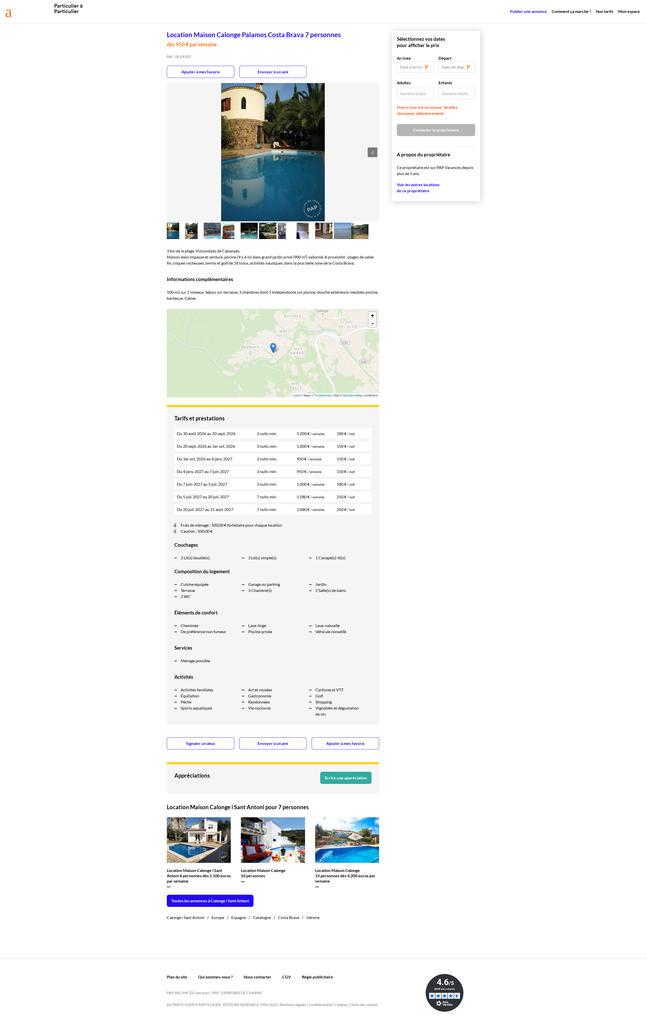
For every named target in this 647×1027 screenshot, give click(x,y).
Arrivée (404, 58)
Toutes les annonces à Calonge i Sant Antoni (210, 900)
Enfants (445, 82)
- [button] (372, 323)
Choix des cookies (364, 1004)
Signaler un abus (200, 743)
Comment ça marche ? (571, 11)
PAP (215, 993)
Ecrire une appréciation (346, 777)
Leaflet (297, 395)
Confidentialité (320, 1004)
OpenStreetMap (352, 395)
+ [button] (372, 315)
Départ (444, 58)
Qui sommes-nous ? (215, 976)
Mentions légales (293, 1004)
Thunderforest (322, 395)
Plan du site (177, 976)
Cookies (341, 1004)
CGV (286, 976)
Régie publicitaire (317, 976)
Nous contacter (257, 976)
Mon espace (629, 11)
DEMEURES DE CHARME (241, 993)
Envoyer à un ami (273, 71)
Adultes (404, 82)
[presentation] (372, 152)
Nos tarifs (604, 11)
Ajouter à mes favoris (200, 71)
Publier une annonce (528, 11)
